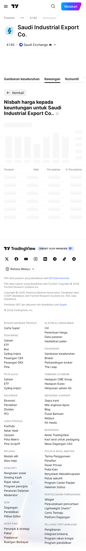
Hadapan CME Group (58, 379)
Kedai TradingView (57, 435)
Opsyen (9, 435)
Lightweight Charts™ (58, 508)
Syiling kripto (12, 353)
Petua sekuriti (53, 478)
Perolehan (10, 405)
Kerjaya (49, 418)
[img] (50, 44)
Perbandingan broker (58, 362)
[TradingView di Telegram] (55, 259)
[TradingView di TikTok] (64, 259)
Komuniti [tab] (72, 79)
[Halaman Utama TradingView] (15, 6)
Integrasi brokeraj (56, 534)
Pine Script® (12, 443)
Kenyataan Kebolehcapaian (62, 473)
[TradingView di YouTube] (26, 259)
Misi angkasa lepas (57, 405)
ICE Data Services (59, 278)
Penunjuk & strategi (16, 528)
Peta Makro (11, 439)
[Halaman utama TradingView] (20, 248)
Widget (49, 499)
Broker (49, 358)
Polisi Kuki (51, 469)
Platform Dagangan (57, 517)
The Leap (51, 367)
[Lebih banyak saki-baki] (22, 18)
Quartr (63, 304)
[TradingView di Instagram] (35, 259)
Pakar (8, 533)
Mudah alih (11, 456)
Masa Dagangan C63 (58, 443)
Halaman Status (55, 487)
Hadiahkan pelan (56, 341)
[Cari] (53, 6)
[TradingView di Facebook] (16, 259)
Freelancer (11, 537)
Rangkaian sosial (15, 473)
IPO (6, 413)
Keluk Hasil (11, 430)
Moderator (11, 495)
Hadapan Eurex (55, 383)
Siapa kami (52, 400)
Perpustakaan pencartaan (62, 504)
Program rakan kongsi (59, 538)
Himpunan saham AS (58, 388)
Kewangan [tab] (52, 79)
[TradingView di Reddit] (74, 259)
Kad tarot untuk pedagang (62, 439)
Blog (47, 409)
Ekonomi (9, 400)
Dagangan (11, 507)
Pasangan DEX (13, 362)
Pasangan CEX (13, 358)
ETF (6, 345)
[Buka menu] (6, 6)
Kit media (51, 422)
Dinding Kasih (13, 477)
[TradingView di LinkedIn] (45, 259)
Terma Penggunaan (57, 456)
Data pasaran (53, 336)
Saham (8, 340)
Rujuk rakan (11, 482)
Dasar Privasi (53, 465)
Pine (7, 367)
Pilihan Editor (12, 516)
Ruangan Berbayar (16, 542)
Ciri (47, 328)
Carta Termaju (54, 512)
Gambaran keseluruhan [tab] (22, 79)
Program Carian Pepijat (60, 482)
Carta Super (12, 328)
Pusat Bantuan (54, 413)
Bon (6, 349)
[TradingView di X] (7, 259)
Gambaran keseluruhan (60, 353)
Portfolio (9, 426)
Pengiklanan (53, 529)
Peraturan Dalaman (16, 490)
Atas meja (10, 460)
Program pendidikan (58, 542)
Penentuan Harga (56, 332)
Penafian (50, 460)
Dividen (9, 409)
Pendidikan (11, 512)
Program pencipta (16, 486)
